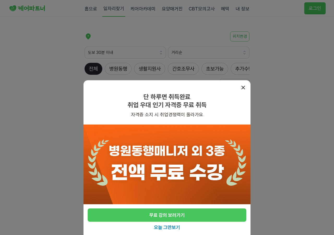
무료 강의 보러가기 (167, 215)
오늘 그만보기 (167, 227)
